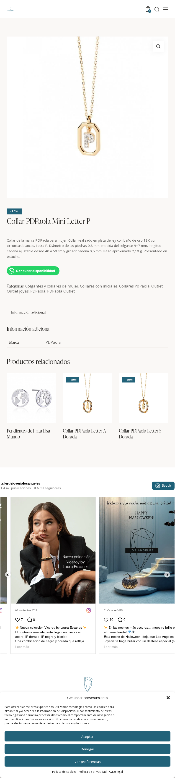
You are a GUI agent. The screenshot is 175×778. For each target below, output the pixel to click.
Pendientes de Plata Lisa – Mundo (30, 434)
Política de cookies (64, 772)
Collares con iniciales (99, 286)
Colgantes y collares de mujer (51, 286)
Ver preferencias (88, 761)
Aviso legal (116, 772)
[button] (168, 697)
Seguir (166, 485)
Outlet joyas (18, 291)
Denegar (87, 749)
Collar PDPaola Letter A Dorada (84, 434)
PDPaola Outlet (61, 291)
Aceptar (87, 736)
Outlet (157, 286)
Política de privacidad (93, 772)
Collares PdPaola (134, 286)
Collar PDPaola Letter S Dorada (140, 434)
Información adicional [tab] (28, 312)
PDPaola (38, 291)
